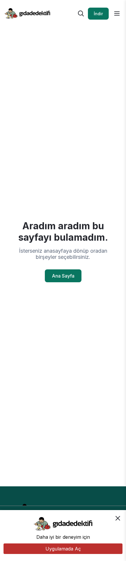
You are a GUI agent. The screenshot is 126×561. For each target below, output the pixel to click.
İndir (98, 13)
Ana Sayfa (63, 276)
